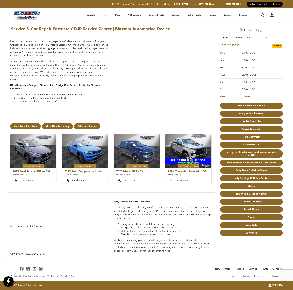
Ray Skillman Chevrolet (251, 106)
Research (243, 15)
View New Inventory (25, 126)
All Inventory (134, 15)
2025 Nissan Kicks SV (129, 171)
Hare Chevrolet (251, 137)
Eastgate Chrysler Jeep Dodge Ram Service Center (251, 153)
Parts (265, 269)
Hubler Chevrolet (251, 121)
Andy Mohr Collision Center (251, 170)
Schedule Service (87, 126)
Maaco (251, 186)
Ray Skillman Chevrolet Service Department (251, 163)
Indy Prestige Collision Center (251, 178)
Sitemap (245, 276)
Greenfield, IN (251, 145)
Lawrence (251, 233)
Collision (176, 15)
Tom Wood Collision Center (251, 194)
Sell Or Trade (194, 15)
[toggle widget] (8, 281)
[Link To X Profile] (28, 268)
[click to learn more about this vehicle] (33, 151)
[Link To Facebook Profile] (22, 268)
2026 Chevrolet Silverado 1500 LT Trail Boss (196, 171)
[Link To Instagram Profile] (40, 268)
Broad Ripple (251, 209)
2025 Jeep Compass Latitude (83, 171)
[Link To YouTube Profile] (35, 268)
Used (117, 15)
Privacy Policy (260, 276)
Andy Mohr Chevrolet (251, 113)
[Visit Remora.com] (275, 286)
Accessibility (277, 276)
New (105, 15)
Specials (91, 15)
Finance (212, 15)
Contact (227, 15)
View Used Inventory (57, 126)
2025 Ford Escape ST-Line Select (33, 171)
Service (253, 269)
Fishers (251, 217)
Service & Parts (156, 15)
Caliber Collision (251, 202)
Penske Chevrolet (251, 129)
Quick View (27, 180)
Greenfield (251, 225)
